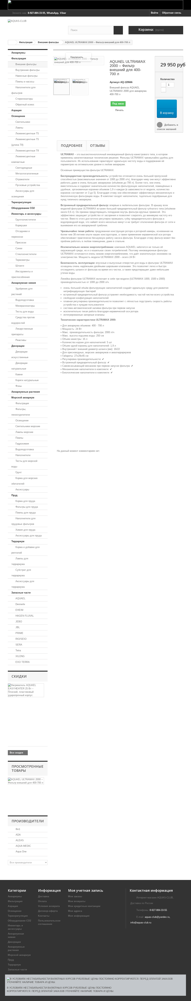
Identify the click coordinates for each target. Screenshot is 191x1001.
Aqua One (20, 851)
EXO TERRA (22, 662)
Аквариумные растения (25, 391)
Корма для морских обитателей (24, 481)
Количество (167, 79)
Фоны (18, 386)
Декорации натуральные (19, 366)
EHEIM (19, 610)
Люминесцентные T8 (27, 150)
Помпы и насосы (24, 81)
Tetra (18, 650)
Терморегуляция (21, 202)
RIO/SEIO (20, 638)
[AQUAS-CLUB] (35, 26)
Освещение (18, 116)
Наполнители (22, 455)
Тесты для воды (24, 311)
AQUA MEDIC (23, 846)
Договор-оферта (48, 911)
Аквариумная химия (23, 282)
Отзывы (97, 145)
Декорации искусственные (19, 354)
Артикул (115, 82)
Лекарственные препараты (22, 331)
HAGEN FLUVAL (24, 615)
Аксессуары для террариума (22, 584)
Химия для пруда (25, 529)
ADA (18, 834)
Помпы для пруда (25, 512)
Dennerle (20, 604)
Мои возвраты (76, 901)
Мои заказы (75, 896)
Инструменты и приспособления (22, 274)
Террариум (17, 541)
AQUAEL (20, 598)
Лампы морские (24, 432)
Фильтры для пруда (26, 506)
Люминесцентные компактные (23, 159)
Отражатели (22, 179)
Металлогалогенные (26, 173)
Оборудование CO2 (23, 208)
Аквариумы (18, 52)
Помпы (19, 437)
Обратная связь (171, 12)
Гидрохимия (22, 443)
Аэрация (16, 110)
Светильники (22, 121)
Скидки (19, 676)
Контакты (43, 915)
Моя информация (79, 915)
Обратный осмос (24, 104)
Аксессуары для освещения (22, 193)
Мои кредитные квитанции (84, 906)
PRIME (19, 633)
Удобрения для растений (21, 291)
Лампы (19, 127)
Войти (154, 12)
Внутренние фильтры (27, 70)
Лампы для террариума (19, 561)
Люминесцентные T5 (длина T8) (25, 142)
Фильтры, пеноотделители (20, 412)
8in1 (17, 829)
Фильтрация (25, 42)
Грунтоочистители (25, 219)
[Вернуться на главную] (11, 42)
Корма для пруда (25, 501)
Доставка (43, 896)
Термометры (22, 260)
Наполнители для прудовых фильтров (23, 521)
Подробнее (71, 145)
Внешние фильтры (48, 42)
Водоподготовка (24, 300)
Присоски (20, 242)
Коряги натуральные (27, 380)
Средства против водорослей (23, 320)
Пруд (14, 495)
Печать (119, 110)
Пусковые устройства (27, 185)
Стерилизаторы (24, 98)
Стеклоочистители (25, 254)
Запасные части (21, 592)
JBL (17, 627)
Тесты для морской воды (24, 464)
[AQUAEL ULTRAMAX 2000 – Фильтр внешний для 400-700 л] (61, 87)
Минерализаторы (25, 305)
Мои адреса (75, 911)
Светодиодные (23, 167)
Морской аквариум (22, 397)
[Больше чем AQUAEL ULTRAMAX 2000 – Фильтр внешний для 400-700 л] (26, 781)
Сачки (18, 248)
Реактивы (20, 340)
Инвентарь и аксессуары (26, 213)
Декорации (17, 345)
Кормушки (21, 225)
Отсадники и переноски (20, 234)
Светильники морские (27, 426)
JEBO (18, 621)
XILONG (20, 656)
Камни (19, 374)
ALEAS (19, 840)
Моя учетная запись (85, 890)
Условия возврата (49, 906)
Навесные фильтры (26, 75)
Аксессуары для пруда (28, 535)
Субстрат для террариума (21, 572)
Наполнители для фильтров (23, 90)
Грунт (18, 472)
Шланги (19, 265)
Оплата (42, 901)
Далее (55, 106)
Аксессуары (22, 489)
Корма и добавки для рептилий (25, 550)
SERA (18, 644)
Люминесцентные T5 (27, 133)
